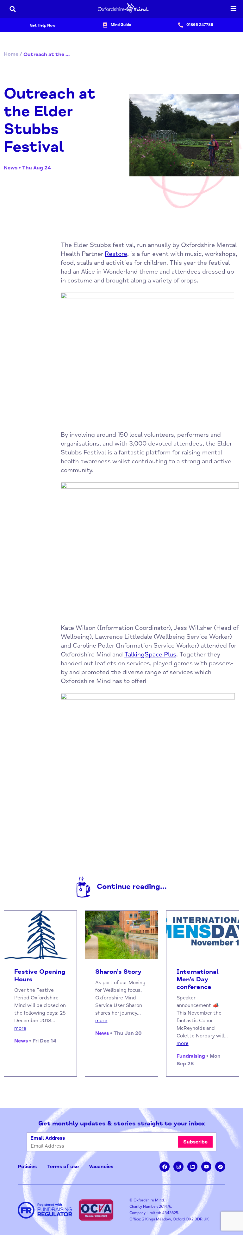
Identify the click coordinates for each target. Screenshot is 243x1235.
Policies (27, 1166)
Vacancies (101, 1166)
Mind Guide (121, 24)
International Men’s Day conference (198, 979)
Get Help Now (42, 25)
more (20, 1028)
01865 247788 (199, 24)
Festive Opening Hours (39, 975)
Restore (116, 254)
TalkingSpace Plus (150, 654)
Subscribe (195, 1142)
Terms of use (63, 1166)
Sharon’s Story (118, 972)
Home (11, 54)
